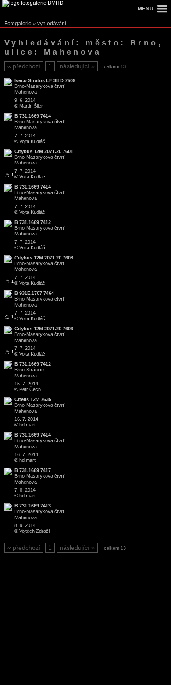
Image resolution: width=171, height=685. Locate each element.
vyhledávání (51, 24)
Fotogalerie (18, 24)
